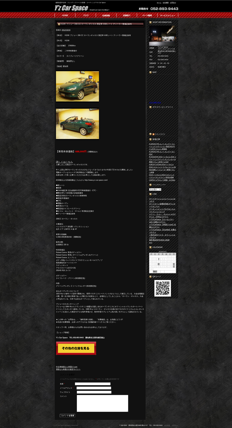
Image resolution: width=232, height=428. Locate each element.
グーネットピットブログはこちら (162, 209)
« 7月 (155, 272)
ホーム (159, 2)
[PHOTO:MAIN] (100, 86)
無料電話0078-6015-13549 (159, 240)
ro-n (150, 243)
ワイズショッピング (157, 212)
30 (174, 267)
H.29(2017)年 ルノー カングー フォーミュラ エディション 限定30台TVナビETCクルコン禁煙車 (162, 146)
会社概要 (166, 2)
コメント (63, 396)
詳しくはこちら (64, 162)
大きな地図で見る (155, 102)
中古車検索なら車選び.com (66, 367)
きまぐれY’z (160, 134)
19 (159, 264)
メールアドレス (66, 388)
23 (174, 264)
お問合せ (173, 2)
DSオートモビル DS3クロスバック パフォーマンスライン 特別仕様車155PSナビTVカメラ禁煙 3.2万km (162, 177)
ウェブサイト (65, 392)
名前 (62, 384)
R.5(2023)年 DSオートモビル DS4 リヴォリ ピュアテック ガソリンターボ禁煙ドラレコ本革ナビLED (162, 159)
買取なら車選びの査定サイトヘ (68, 369)
